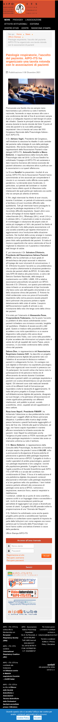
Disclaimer (51, 644)
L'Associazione (33, 19)
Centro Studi (11, 28)
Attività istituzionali (15, 23)
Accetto (37, 717)
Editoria (34, 23)
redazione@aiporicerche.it (47, 635)
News (7, 19)
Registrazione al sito (15, 555)
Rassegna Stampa (41, 28)
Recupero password (15, 560)
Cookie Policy (23, 717)
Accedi (46, 555)
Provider (18, 19)
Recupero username (15, 557)
